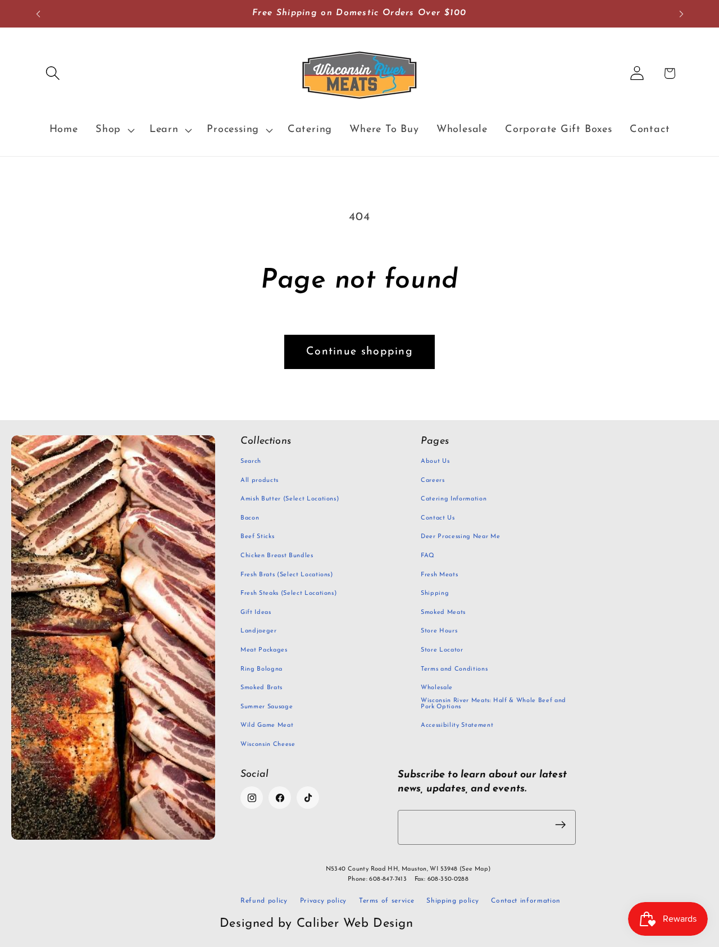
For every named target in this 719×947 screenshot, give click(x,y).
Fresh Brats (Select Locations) (286, 575)
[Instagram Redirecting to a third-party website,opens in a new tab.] (251, 797)
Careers (433, 480)
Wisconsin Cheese (267, 744)
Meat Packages (264, 650)
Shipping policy (452, 901)
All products (259, 480)
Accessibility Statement (457, 725)
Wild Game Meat (266, 725)
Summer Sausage (266, 707)
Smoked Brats (261, 688)
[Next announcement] (681, 14)
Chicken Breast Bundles (276, 556)
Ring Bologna (261, 669)
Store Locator (442, 650)
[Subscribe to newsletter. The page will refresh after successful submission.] (561, 825)
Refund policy (264, 901)
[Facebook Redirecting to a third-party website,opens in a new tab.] (280, 797)
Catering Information (453, 499)
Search (250, 461)
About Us (435, 461)
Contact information (526, 901)
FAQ (428, 556)
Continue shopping (359, 351)
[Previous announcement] (38, 14)
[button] (53, 73)
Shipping (435, 593)
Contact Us (438, 518)
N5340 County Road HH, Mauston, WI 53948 (408, 869)
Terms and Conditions (454, 669)
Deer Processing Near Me (460, 537)
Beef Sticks (257, 537)
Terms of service (387, 901)
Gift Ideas (255, 612)
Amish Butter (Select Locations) (289, 499)
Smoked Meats (443, 612)
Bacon (249, 518)
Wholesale (437, 688)
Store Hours (439, 631)
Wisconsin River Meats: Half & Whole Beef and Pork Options (493, 704)
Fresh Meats (439, 575)
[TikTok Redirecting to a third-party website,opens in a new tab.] (308, 797)
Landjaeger (258, 631)
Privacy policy (323, 901)
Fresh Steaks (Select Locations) (288, 593)
